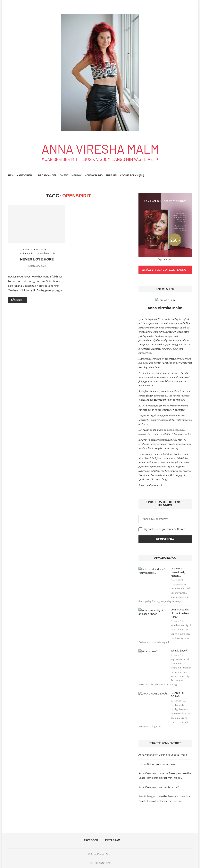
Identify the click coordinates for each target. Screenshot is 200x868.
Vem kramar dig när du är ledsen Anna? (180, 613)
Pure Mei (111, 175)
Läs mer (16, 299)
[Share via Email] (45, 308)
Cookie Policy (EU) (132, 175)
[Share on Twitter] (37, 308)
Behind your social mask (173, 754)
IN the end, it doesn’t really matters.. (178, 572)
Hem (10, 175)
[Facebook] (180, 175)
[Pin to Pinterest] (41, 308)
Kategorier (24, 175)
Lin (140, 764)
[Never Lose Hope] (36, 224)
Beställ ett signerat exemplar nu (163, 269)
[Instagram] (184, 175)
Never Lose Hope (37, 259)
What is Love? (179, 650)
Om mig (64, 175)
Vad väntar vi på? (169, 787)
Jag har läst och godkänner (164, 529)
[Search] (190, 175)
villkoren (180, 529)
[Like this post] (28, 308)
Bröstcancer (47, 175)
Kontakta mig (94, 175)
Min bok (76, 175)
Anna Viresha (146, 754)
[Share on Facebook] (32, 308)
